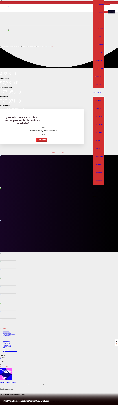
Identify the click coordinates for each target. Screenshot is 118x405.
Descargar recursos (7, 342)
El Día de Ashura (6, 347)
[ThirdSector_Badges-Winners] (6, 380)
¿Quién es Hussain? (7, 345)
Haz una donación (6, 343)
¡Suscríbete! (42, 140)
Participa (5, 338)
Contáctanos (5, 336)
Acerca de (2, 382)
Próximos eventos (6, 339)
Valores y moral (6, 350)
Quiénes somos (6, 331)
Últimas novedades (7, 333)
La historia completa (7, 346)
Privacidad (13, 382)
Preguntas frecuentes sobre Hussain (10, 351)
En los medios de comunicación (9, 334)
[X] (0, 358)
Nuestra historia (6, 332)
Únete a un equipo (6, 341)
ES (116, 341)
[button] (102, 92)
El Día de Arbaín (6, 348)
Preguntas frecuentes (7, 335)
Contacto (8, 382)
